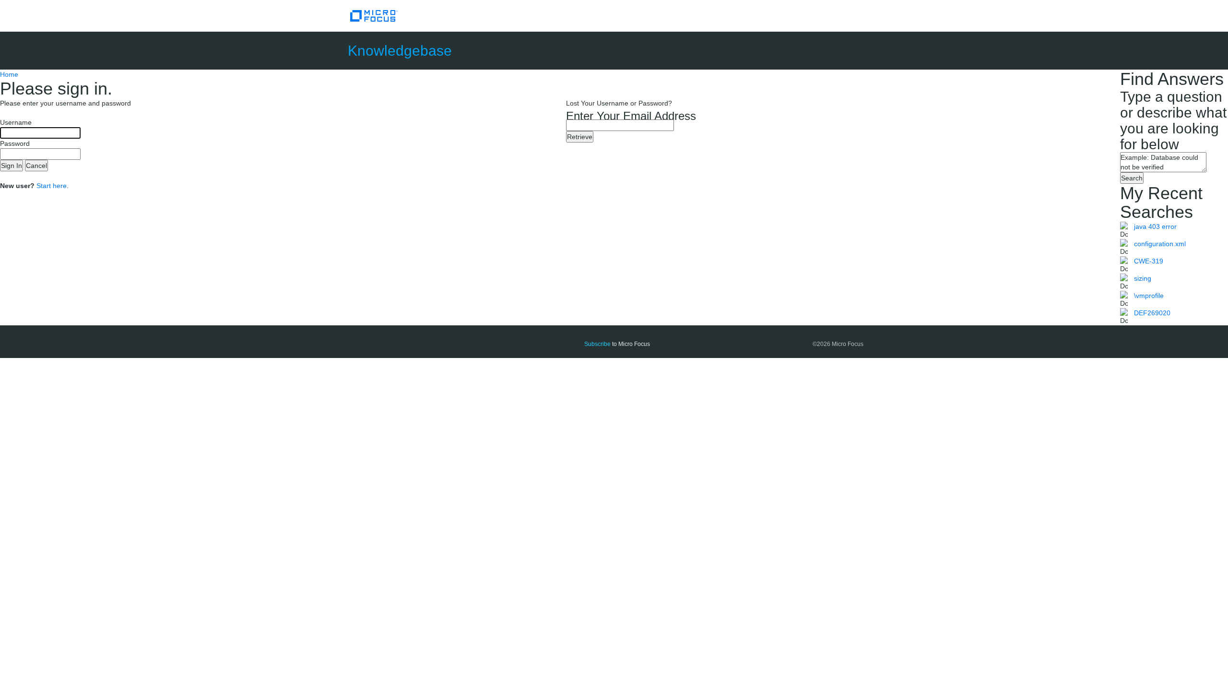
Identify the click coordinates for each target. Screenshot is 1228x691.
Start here (51, 186)
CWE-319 (1148, 261)
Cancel (36, 165)
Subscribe (597, 344)
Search (1132, 178)
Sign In (11, 165)
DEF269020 (1152, 313)
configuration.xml (1160, 244)
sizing (1142, 278)
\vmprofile (1149, 295)
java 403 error (1155, 226)
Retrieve (579, 137)
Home (9, 74)
